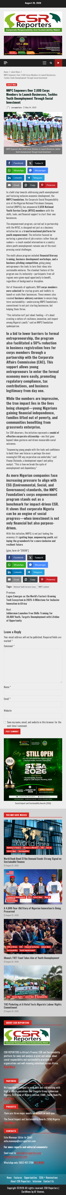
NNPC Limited (44, 586)
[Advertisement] (33, 45)
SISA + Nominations (48, 1177)
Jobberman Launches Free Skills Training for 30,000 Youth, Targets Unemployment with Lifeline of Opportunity (32, 615)
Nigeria (47, 897)
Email (7, 699)
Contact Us (48, 1181)
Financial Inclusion (32, 947)
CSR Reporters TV (58, 63)
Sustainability (24, 851)
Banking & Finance (14, 847)
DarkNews (26, 1191)
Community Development (16, 897)
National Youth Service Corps (25, 586)
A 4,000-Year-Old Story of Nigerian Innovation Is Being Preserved (33, 886)
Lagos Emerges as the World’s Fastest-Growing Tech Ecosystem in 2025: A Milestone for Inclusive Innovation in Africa (32, 598)
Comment (9, 646)
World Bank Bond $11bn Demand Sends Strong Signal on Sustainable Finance (33, 837)
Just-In (48, 847)
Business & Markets (30, 847)
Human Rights (17, 997)
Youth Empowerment (27, 950)
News (9, 1177)
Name (7, 687)
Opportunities (30, 1177)
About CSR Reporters (21, 1181)
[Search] (51, 63)
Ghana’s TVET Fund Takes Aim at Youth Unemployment (33, 936)
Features (18, 1177)
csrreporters (16, 107)
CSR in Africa (12, 947)
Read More (9, 1067)
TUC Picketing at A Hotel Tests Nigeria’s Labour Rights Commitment (33, 983)
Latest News (11, 84)
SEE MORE (39, 1162)
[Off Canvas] (6, 62)
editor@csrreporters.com (28, 1153)
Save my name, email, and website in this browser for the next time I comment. (34, 724)
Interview (37, 1181)
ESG (42, 847)
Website (8, 710)
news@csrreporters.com (15, 1156)
